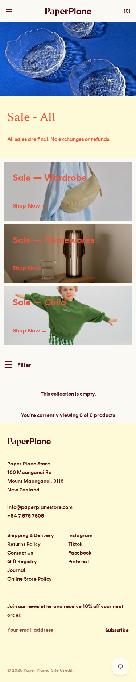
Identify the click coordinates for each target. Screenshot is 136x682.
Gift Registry (22, 561)
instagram (80, 535)
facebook (79, 553)
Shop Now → (30, 206)
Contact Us (20, 553)
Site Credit (61, 670)
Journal (16, 570)
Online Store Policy (29, 579)
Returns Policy (24, 544)
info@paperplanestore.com (40, 507)
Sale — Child (39, 302)
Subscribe (117, 630)
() (127, 11)
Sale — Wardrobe (50, 178)
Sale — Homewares (53, 240)
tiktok (75, 544)
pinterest (78, 561)
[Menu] (9, 9)
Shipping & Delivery (30, 535)
